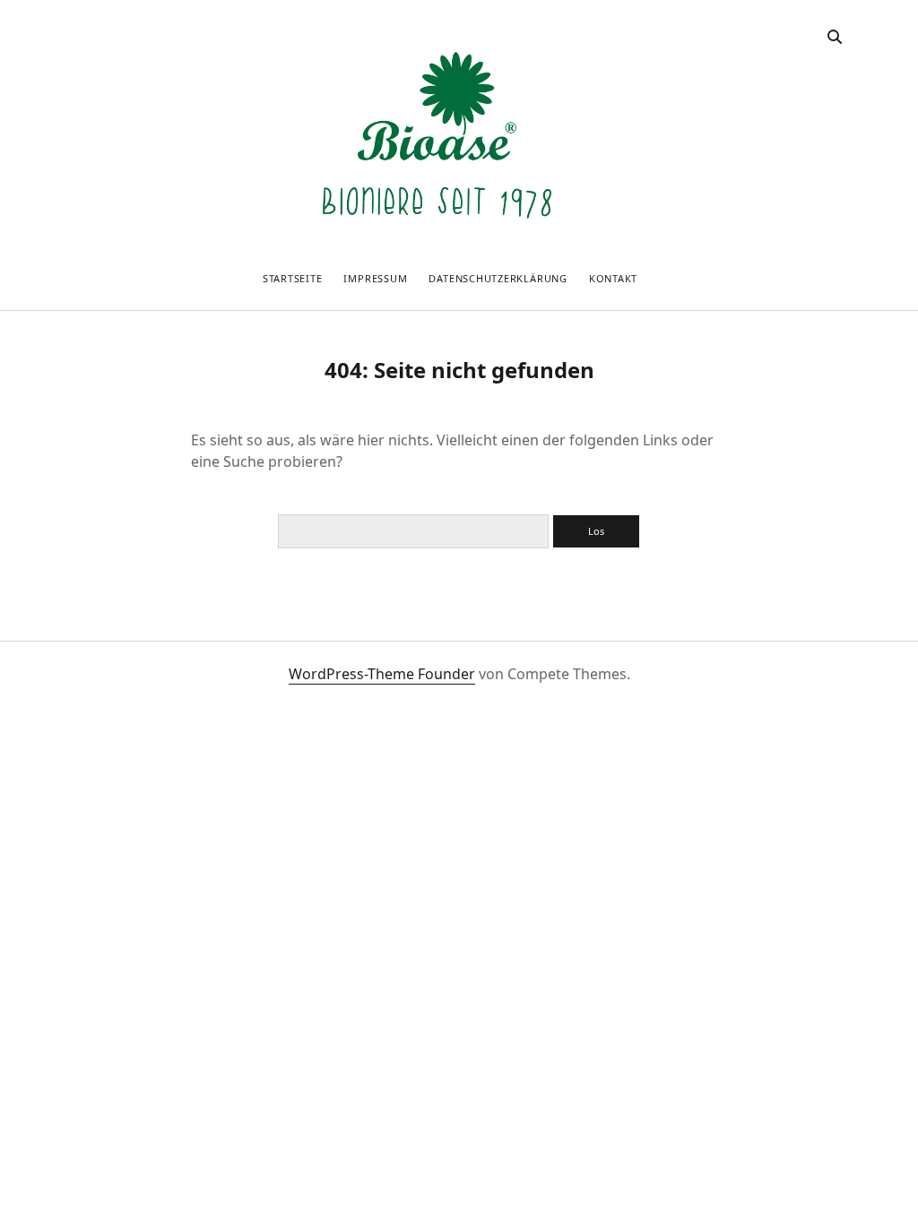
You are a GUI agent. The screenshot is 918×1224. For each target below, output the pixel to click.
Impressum (375, 278)
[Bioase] (437, 243)
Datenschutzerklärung (498, 278)
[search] (834, 38)
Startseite (293, 278)
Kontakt (613, 278)
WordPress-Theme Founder (382, 674)
